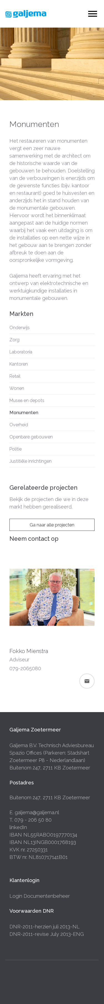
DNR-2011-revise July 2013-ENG (46, 934)
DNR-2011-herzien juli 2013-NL (44, 927)
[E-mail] (87, 681)
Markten (21, 313)
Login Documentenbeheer (39, 896)
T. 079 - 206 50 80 (30, 820)
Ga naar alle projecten (52, 525)
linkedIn (18, 827)
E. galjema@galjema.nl (34, 812)
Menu (92, 14)
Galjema (25, 14)
